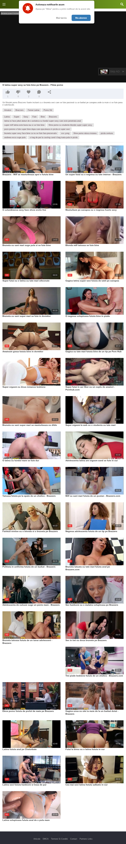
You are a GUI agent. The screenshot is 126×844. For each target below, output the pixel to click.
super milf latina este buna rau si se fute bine (24, 125)
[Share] (49, 92)
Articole (36, 839)
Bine (43, 117)
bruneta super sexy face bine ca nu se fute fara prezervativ (30, 133)
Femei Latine (33, 110)
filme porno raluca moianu (85, 133)
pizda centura (107, 133)
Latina (7, 117)
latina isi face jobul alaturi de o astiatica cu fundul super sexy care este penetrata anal (42, 121)
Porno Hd (48, 110)
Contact (73, 839)
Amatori (7, 110)
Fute (34, 117)
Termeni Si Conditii (59, 839)
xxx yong (65, 133)
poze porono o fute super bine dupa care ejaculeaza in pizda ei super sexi (37, 129)
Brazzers (20, 110)
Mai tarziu (61, 18)
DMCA (46, 839)
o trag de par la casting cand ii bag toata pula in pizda (53, 137)
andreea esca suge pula (15, 137)
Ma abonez (81, 18)
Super (16, 117)
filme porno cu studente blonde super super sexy (70, 125)
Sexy (26, 117)
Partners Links (86, 839)
